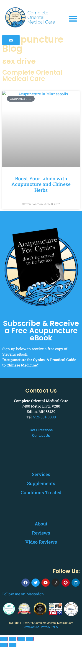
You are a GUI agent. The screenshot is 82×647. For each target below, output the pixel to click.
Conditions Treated (41, 492)
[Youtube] (45, 583)
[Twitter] (35, 583)
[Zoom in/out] (4, 639)
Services (41, 474)
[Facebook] (25, 583)
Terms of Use (31, 627)
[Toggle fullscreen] (12, 639)
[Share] (21, 639)
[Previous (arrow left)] (4, 645)
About (41, 524)
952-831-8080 (44, 417)
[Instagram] (55, 583)
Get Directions (41, 430)
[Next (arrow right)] (12, 645)
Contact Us (41, 435)
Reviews (41, 533)
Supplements (41, 483)
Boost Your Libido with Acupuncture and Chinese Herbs (41, 184)
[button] (73, 18)
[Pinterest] (66, 583)
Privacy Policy (49, 627)
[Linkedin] (76, 583)
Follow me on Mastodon (23, 593)
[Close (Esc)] (30, 639)
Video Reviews (41, 542)
